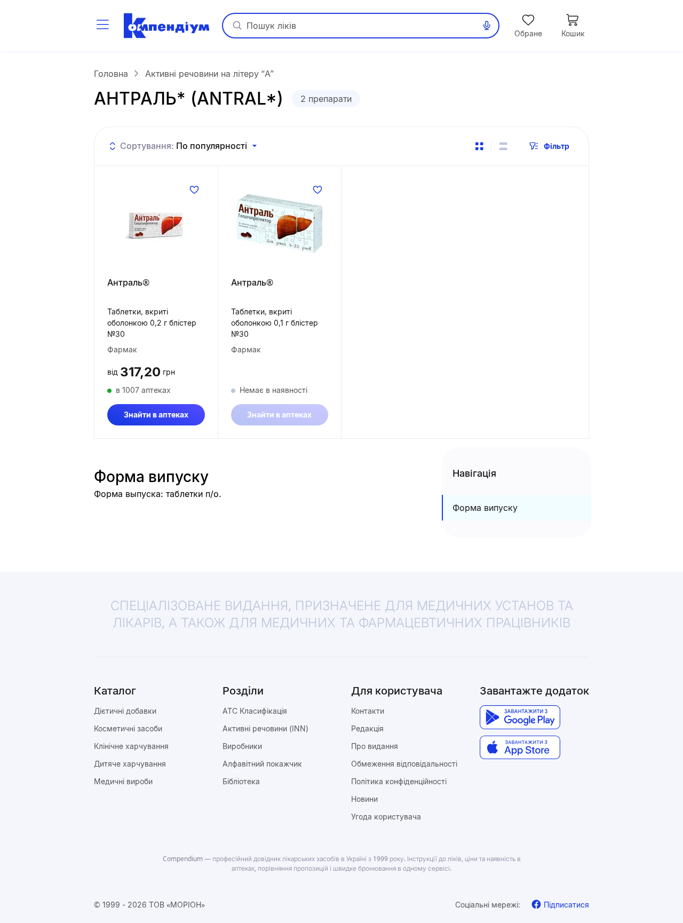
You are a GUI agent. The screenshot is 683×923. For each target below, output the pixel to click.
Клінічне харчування (131, 746)
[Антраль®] (156, 224)
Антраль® (128, 282)
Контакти (367, 710)
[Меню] (102, 25)
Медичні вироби (123, 781)
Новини (364, 798)
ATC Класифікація (255, 710)
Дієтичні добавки (125, 710)
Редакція (367, 728)
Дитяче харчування (130, 763)
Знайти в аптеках (156, 414)
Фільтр (556, 146)
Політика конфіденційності (399, 781)
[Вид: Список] (503, 146)
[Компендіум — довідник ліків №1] (166, 25)
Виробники (242, 746)
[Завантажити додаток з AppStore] (520, 748)
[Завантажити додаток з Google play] (520, 717)
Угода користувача (386, 816)
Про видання (374, 746)
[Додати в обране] (194, 189)
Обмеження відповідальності (404, 763)
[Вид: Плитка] (479, 146)
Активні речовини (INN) (265, 728)
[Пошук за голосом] (486, 25)
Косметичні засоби (128, 728)
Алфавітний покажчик (262, 763)
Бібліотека (241, 781)
